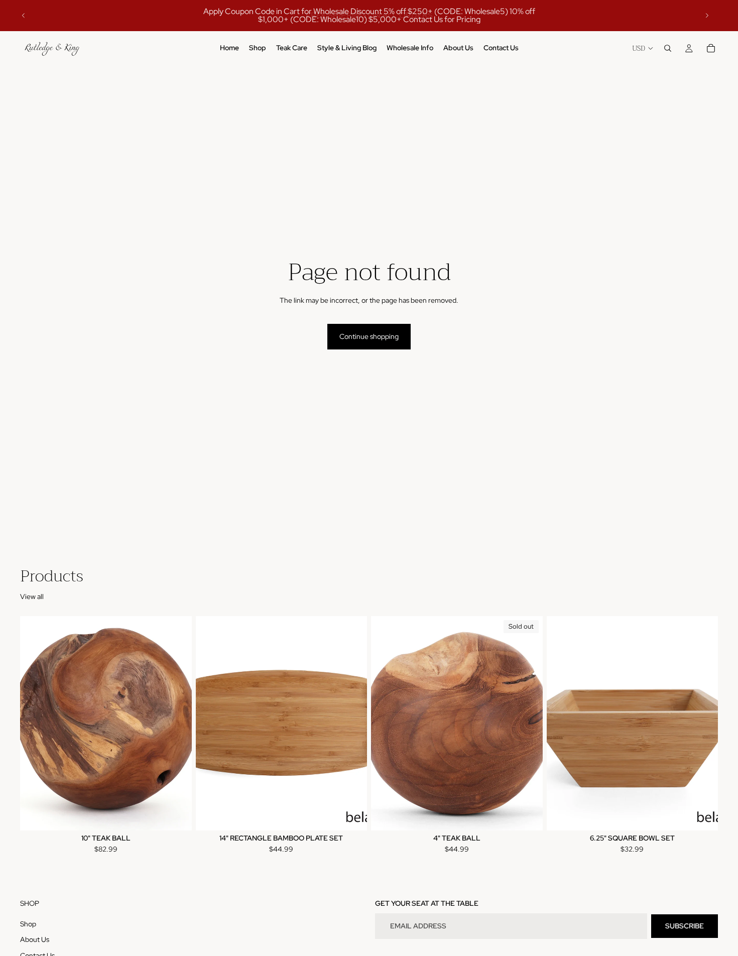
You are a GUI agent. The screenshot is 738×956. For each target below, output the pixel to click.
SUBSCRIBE (684, 925)
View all (32, 596)
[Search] (668, 48)
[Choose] (176, 815)
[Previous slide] (24, 16)
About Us (34, 939)
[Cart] (711, 48)
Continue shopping (369, 336)
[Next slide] (707, 16)
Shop (28, 923)
